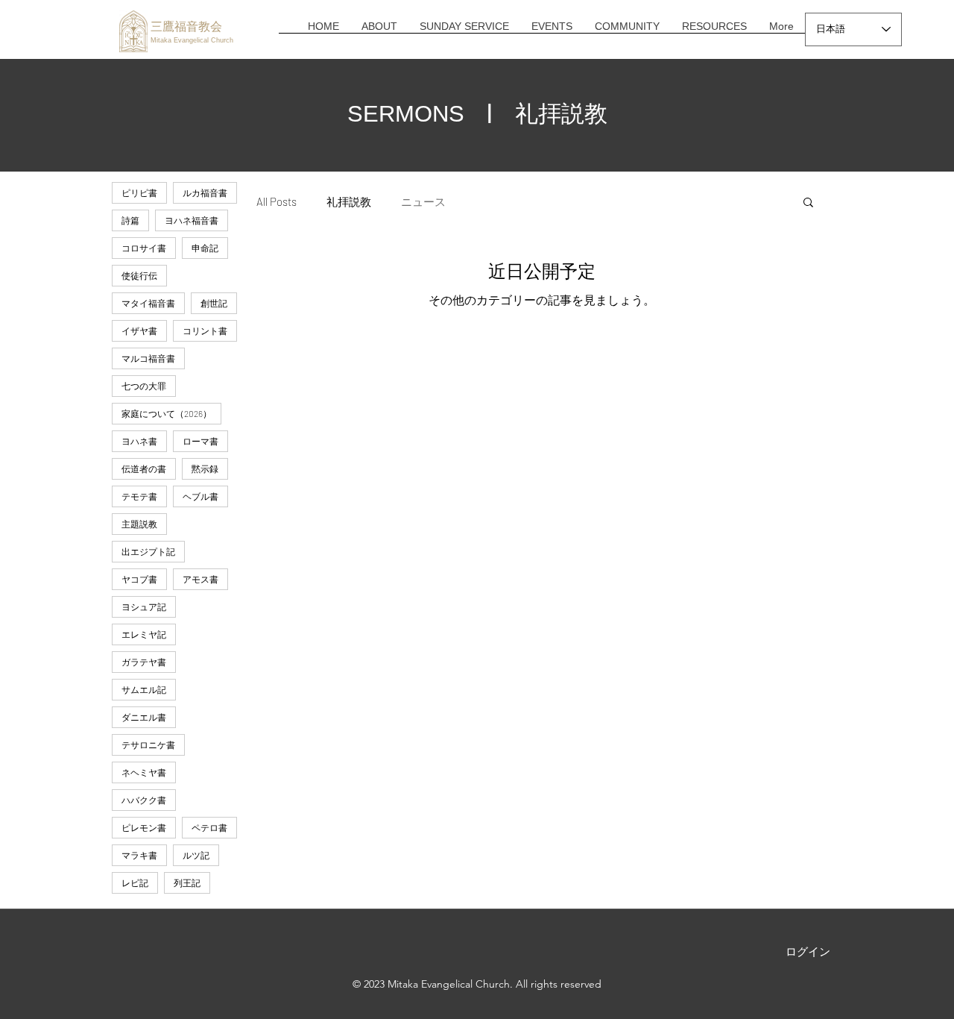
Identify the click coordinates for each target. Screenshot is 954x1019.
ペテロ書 (209, 827)
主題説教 (139, 523)
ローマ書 (200, 441)
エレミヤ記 (143, 634)
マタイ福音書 (148, 303)
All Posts (276, 201)
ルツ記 (196, 855)
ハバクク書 (143, 799)
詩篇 (130, 220)
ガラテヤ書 (143, 661)
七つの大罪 (143, 385)
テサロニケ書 (148, 744)
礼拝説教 (348, 201)
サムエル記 (143, 689)
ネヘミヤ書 (143, 772)
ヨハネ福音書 (191, 220)
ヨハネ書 (139, 441)
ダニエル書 (143, 717)
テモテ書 (139, 496)
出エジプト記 (148, 551)
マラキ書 (139, 855)
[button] (379, 31)
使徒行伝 (139, 275)
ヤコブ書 (139, 579)
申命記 (205, 247)
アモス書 (200, 579)
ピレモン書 (143, 827)
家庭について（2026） (166, 413)
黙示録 (205, 468)
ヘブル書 (200, 496)
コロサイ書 (143, 247)
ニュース (423, 201)
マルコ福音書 (148, 358)
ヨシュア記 (143, 606)
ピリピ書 (139, 192)
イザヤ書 (139, 330)
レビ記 (134, 882)
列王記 (187, 882)
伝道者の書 (143, 468)
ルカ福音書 (205, 192)
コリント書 (205, 330)
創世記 (213, 303)
